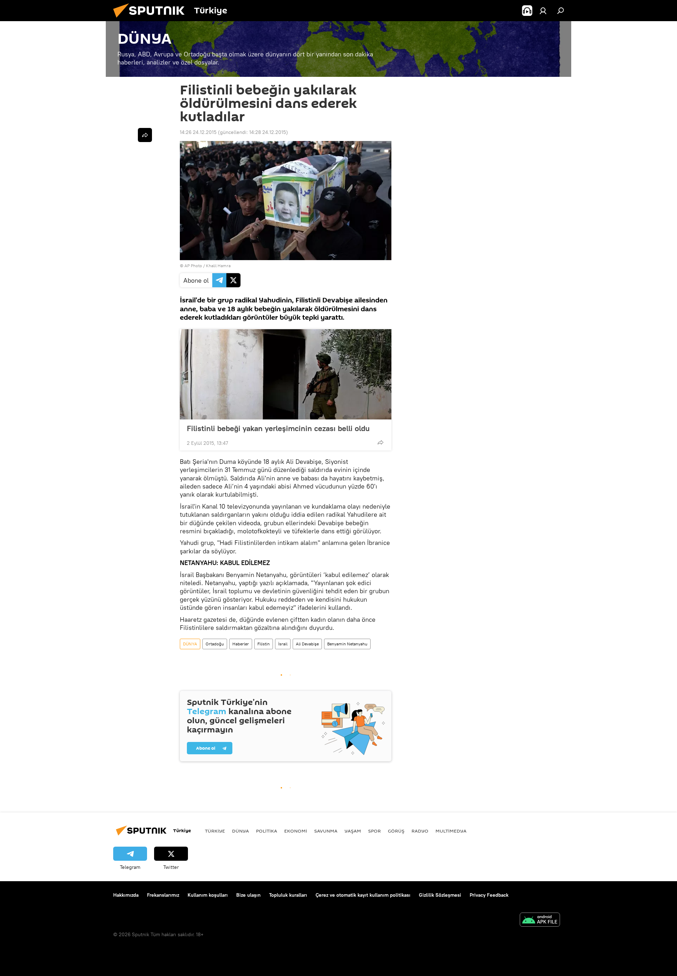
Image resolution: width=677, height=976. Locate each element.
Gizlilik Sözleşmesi (440, 895)
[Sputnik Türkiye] (151, 19)
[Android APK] (540, 920)
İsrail (282, 643)
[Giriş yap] (543, 11)
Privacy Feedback (489, 895)
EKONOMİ (295, 831)
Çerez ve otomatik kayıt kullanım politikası (363, 895)
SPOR (374, 831)
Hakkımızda (126, 895)
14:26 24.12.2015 (198, 132)
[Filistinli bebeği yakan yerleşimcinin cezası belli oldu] (285, 374)
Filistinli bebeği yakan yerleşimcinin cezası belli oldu (278, 428)
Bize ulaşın (248, 895)
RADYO (419, 831)
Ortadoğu (215, 643)
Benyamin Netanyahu (347, 643)
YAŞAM (352, 831)
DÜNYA (190, 643)
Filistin (263, 643)
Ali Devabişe (307, 643)
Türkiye (215, 831)
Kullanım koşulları (208, 895)
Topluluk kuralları (288, 895)
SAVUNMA (325, 831)
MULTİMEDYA (450, 831)
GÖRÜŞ (396, 831)
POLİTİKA (266, 831)
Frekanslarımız (163, 895)
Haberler (240, 643)
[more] (380, 442)
